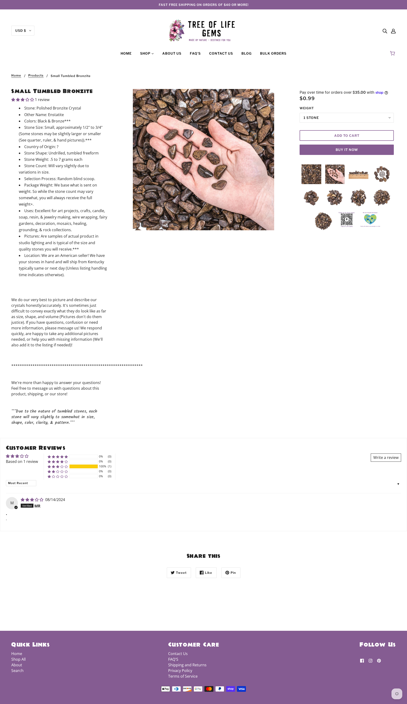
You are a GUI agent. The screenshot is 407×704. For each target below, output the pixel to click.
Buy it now (347, 150)
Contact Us (178, 653)
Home (16, 75)
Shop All (18, 659)
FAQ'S (173, 659)
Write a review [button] (386, 457)
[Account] (393, 30)
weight (307, 108)
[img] (385, 30)
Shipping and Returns (187, 665)
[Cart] (393, 53)
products (36, 75)
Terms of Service (183, 676)
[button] (23, 99)
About (16, 665)
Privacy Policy (180, 670)
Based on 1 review (22, 461)
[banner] (204, 30)
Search (17, 670)
